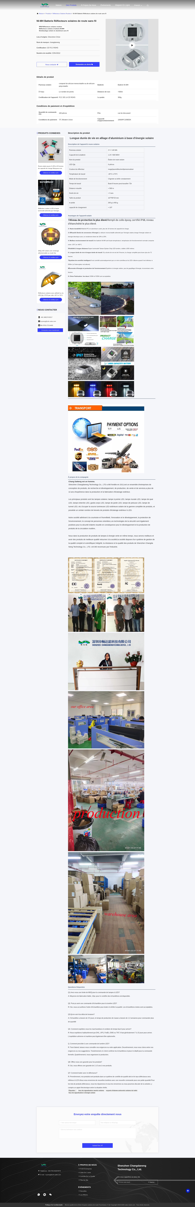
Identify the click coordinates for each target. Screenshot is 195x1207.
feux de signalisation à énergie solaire (82, 1093)
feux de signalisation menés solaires (91, 1090)
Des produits (71, 5)
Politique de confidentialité (54, 1205)
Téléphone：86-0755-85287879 (50, 1171)
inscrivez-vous (153, 1182)
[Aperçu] (45, 5)
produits (48, 13)
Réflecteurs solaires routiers (62, 13)
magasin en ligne (122, 5)
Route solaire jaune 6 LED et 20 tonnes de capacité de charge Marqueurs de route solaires (50, 168)
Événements (106, 5)
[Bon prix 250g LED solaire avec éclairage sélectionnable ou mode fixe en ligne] (50, 234)
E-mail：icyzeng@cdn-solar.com (50, 1174)
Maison (59, 5)
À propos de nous (88, 5)
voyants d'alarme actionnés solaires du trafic (121, 1090)
